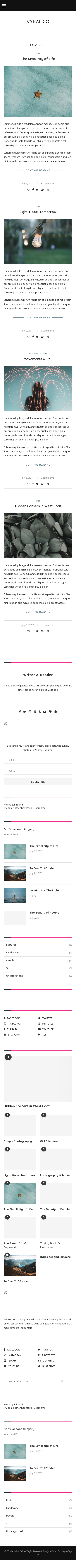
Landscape (39, 952)
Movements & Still (38, 359)
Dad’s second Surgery (19, 829)
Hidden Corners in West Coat (38, 506)
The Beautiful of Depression (15, 1245)
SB (38, 1554)
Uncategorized (39, 975)
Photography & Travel (55, 1175)
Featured (33, 353)
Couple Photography (18, 1141)
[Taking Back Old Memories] (56, 1227)
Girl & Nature (49, 1141)
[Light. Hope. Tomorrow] (20, 1159)
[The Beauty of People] (15, 918)
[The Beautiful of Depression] (20, 1227)
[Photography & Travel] (56, 1159)
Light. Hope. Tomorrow (38, 212)
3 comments (47, 183)
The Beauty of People (44, 912)
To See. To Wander (42, 868)
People (39, 960)
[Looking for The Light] (15, 895)
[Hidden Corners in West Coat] (38, 1079)
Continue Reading (38, 170)
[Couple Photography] (20, 1125)
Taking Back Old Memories (51, 1245)
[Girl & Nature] (56, 1125)
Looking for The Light (44, 890)
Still (38, 53)
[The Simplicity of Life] (15, 851)
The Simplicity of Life (38, 59)
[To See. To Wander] (15, 873)
